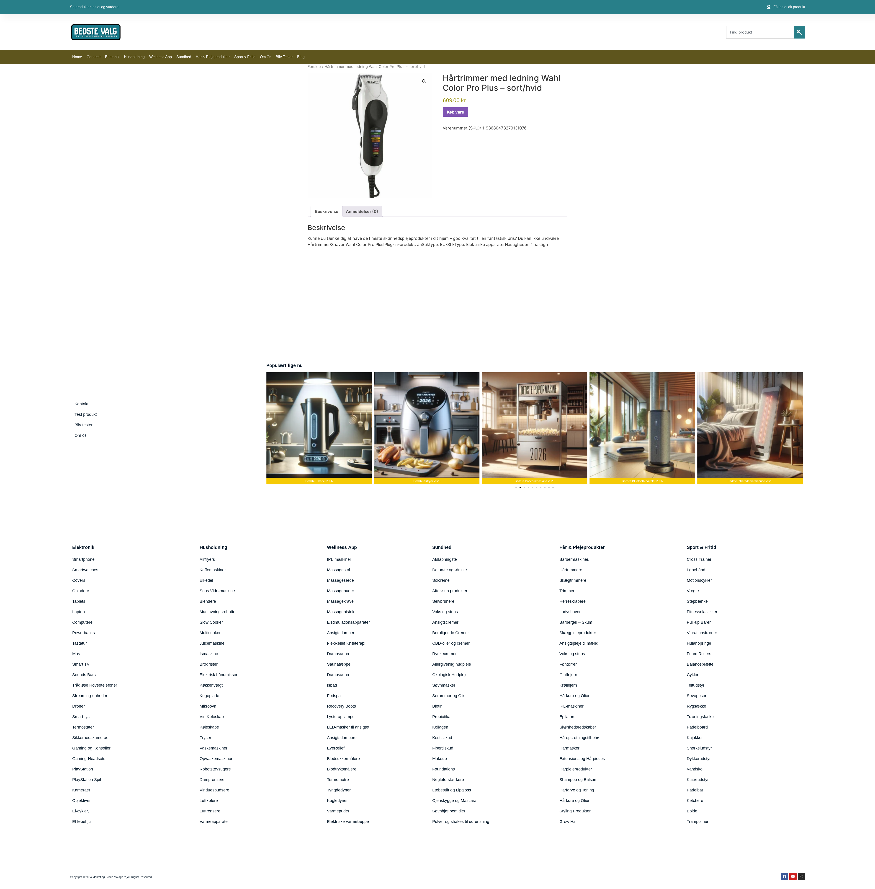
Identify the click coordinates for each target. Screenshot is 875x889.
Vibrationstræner (702, 633)
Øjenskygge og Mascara (454, 800)
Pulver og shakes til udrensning (460, 821)
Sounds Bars (84, 674)
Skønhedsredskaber (577, 727)
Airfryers (207, 559)
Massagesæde (340, 580)
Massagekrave (340, 601)
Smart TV (81, 664)
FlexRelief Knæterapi (346, 643)
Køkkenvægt (211, 685)
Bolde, (692, 811)
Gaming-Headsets (88, 758)
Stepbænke (697, 601)
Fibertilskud (442, 748)
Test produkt (86, 414)
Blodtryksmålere (341, 769)
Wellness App (160, 57)
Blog (301, 57)
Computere (82, 622)
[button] (424, 81)
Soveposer (696, 695)
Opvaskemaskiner (216, 758)
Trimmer (566, 591)
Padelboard (697, 727)
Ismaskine (209, 653)
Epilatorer (568, 716)
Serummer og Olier (449, 695)
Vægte (693, 591)
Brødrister (209, 664)
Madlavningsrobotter (218, 612)
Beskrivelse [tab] (326, 211)
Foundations (443, 769)
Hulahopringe (699, 643)
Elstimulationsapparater (348, 622)
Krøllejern (568, 685)
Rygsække (696, 706)
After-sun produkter (449, 591)
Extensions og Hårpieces (582, 758)
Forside (314, 66)
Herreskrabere (572, 601)
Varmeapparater (214, 821)
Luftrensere (210, 811)
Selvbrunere (443, 601)
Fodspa (334, 695)
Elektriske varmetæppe (348, 821)
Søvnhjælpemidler (448, 811)
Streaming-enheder (89, 695)
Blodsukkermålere (343, 758)
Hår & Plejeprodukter (213, 57)
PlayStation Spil (86, 779)
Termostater (83, 727)
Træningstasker (701, 716)
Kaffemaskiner (213, 570)
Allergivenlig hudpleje (451, 664)
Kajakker (695, 737)
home (77, 57)
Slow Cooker (211, 622)
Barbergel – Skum (575, 622)
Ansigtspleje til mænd (578, 643)
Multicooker (210, 633)
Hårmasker (569, 748)
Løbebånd (696, 570)
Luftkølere (209, 800)
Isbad (332, 685)
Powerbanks (83, 633)
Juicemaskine (212, 643)
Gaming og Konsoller (91, 748)
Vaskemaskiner (213, 748)
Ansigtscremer (445, 622)
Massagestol (338, 570)
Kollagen (440, 727)
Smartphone (83, 559)
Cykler (692, 674)
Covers (78, 580)
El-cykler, (80, 811)
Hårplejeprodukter (575, 769)
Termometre (338, 779)
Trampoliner (697, 821)
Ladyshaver (570, 612)
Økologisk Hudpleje (450, 674)
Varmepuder (338, 811)
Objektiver (81, 800)
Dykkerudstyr (699, 758)
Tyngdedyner (339, 790)
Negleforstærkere (448, 779)
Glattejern (568, 674)
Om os (265, 57)
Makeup (439, 758)
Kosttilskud (442, 737)
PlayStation (82, 769)
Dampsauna (338, 653)
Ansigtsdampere (342, 737)
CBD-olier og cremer (451, 643)
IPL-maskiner (339, 559)
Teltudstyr (695, 685)
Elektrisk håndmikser (218, 674)
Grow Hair (568, 821)
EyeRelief (336, 748)
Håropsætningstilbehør (580, 737)
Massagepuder (340, 591)
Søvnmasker (443, 685)
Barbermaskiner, (574, 559)
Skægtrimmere (572, 580)
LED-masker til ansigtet (348, 727)
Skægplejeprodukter (577, 633)
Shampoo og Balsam (578, 779)
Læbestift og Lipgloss (451, 790)
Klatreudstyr (698, 779)
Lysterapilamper (341, 716)
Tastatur (79, 643)
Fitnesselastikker (702, 612)
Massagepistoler (342, 612)
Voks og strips (445, 612)
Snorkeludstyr (699, 748)
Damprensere (212, 779)
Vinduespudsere (214, 790)
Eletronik (112, 57)
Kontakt (81, 404)
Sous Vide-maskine (217, 591)
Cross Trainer (699, 559)
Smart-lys (81, 716)
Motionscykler (699, 580)
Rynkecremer (444, 653)
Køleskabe (209, 727)
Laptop (78, 612)
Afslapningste (444, 559)
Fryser (205, 737)
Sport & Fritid (244, 57)
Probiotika (441, 716)
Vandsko (695, 769)
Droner (78, 706)
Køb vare (455, 112)
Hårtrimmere (570, 570)
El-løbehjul (82, 821)
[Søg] (799, 32)
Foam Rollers (699, 653)
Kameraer (81, 790)
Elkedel (206, 580)
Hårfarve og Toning (576, 790)
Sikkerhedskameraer (91, 737)
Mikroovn (208, 706)
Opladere (80, 591)
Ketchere (695, 800)
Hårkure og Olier (574, 695)
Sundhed (183, 57)
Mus (76, 653)
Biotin (437, 706)
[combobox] (760, 32)
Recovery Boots (341, 706)
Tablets (78, 601)
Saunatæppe (338, 664)
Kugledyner (337, 800)
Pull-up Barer (699, 622)
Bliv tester (284, 57)
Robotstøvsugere (215, 769)
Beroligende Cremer (450, 633)
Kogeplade (209, 695)
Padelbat (695, 790)
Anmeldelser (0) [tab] (362, 211)
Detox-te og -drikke (449, 570)
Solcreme (441, 580)
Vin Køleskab (212, 716)
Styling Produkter (575, 811)
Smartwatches (85, 570)
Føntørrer (568, 664)
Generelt (93, 57)
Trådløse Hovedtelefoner (94, 685)
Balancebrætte (700, 664)
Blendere (208, 601)
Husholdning (134, 57)
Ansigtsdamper (340, 633)
